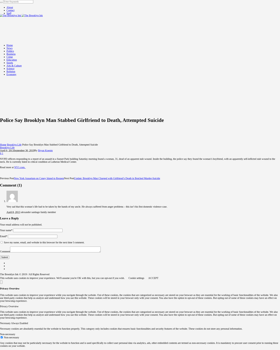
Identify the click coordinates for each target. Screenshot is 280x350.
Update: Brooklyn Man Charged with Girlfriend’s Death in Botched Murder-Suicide (117, 178)
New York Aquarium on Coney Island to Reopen (39, 178)
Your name (6, 230)
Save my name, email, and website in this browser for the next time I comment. (44, 242)
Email (3, 236)
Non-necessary (11, 337)
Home (3, 144)
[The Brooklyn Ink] (21, 15)
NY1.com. (20, 167)
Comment (5, 251)
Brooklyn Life (14, 144)
